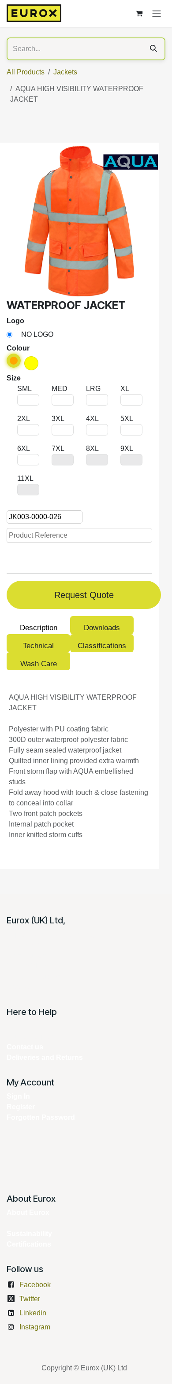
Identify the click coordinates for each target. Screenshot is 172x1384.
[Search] (153, 48)
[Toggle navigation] (156, 13)
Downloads (102, 628)
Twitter (29, 1299)
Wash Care (38, 664)
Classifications (102, 646)
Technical (38, 646)
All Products (26, 72)
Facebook (35, 1284)
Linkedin (32, 1313)
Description (38, 628)
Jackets (65, 72)
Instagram (34, 1327)
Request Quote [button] (84, 595)
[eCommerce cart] (139, 13)
